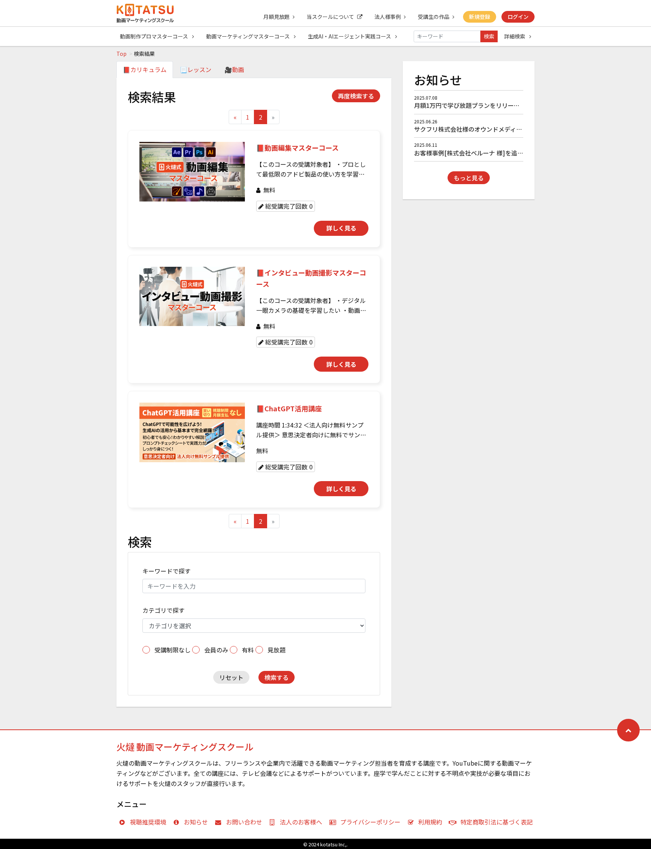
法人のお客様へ (301, 821)
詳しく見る (341, 227)
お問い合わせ (244, 821)
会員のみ (216, 649)
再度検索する (356, 95)
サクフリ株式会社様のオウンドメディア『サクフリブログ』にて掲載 (507, 129)
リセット (231, 677)
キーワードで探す (166, 570)
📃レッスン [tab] (195, 69)
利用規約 (430, 821)
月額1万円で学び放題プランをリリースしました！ (482, 105)
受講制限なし (172, 649)
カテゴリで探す (163, 610)
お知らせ (196, 821)
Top (121, 53)
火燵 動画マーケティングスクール (185, 746)
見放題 (276, 649)
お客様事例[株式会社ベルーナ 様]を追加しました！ (483, 152)
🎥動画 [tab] (234, 69)
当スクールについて (330, 16)
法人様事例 (387, 16)
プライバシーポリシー (370, 821)
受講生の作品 (433, 16)
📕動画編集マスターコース (297, 147)
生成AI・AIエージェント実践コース (350, 36)
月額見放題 (276, 16)
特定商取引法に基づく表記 (496, 821)
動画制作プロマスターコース (154, 36)
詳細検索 (515, 36)
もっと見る (469, 177)
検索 (489, 36)
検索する (276, 677)
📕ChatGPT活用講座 (289, 408)
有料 (248, 649)
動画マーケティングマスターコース (248, 36)
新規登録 (479, 16)
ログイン (518, 16)
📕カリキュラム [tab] (145, 69)
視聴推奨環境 (148, 821)
